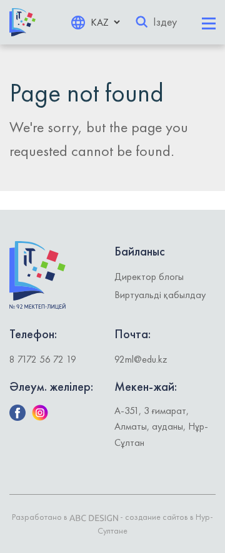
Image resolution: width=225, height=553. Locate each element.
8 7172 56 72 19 (42, 359)
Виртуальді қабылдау (160, 294)
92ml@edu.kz (141, 359)
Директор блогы (149, 276)
